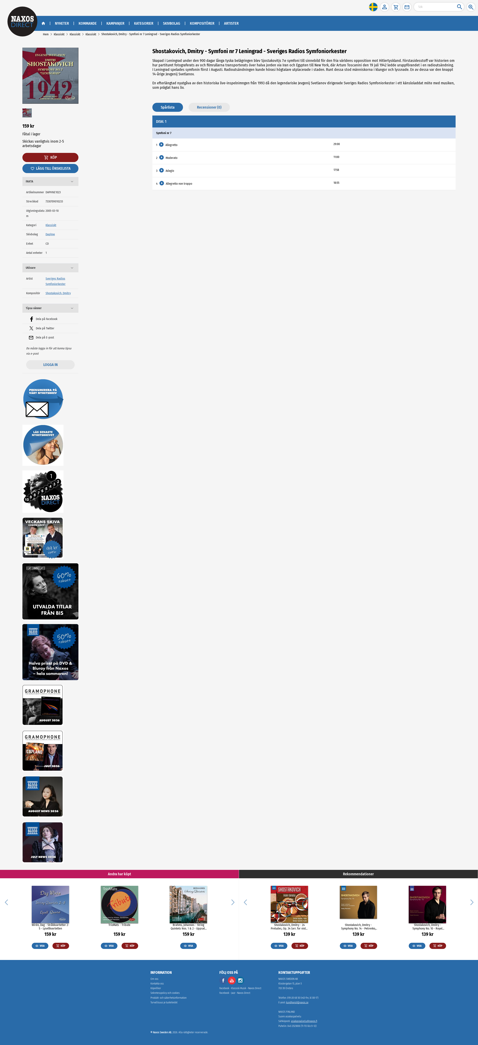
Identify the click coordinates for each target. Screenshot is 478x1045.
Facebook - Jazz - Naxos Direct (234, 993)
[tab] (50, 181)
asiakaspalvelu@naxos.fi (304, 1021)
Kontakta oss (157, 983)
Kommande (88, 23)
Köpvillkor (155, 988)
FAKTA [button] (29, 181)
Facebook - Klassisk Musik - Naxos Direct (240, 988)
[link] (46, 34)
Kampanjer (115, 23)
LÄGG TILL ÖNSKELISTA (53, 168)
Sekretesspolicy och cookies (165, 993)
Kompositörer (202, 23)
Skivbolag (171, 23)
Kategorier (143, 23)
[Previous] (6, 902)
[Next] (232, 902)
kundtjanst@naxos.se (297, 1002)
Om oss (154, 979)
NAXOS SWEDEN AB (288, 979)
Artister (231, 23)
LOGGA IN (50, 364)
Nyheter (62, 23)
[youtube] (232, 983)
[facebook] (223, 983)
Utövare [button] (30, 268)
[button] (373, 7)
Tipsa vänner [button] (34, 308)
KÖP (53, 157)
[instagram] (240, 983)
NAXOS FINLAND (286, 1011)
